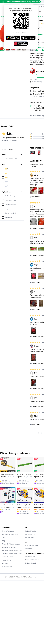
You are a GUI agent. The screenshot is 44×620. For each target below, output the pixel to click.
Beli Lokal (5, 563)
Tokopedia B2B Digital (9, 547)
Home (2, 16)
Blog (3, 541)
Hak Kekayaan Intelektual (10, 534)
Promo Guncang (7, 566)
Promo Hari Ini (6, 560)
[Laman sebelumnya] (31, 433)
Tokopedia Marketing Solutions (12, 550)
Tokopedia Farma (7, 557)
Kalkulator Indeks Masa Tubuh (12, 553)
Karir (3, 537)
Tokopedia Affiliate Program (11, 544)
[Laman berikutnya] (42, 433)
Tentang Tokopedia (8, 531)
